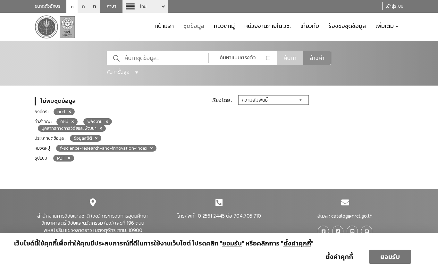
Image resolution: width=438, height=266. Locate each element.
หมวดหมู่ (224, 25)
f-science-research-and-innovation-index (103, 148)
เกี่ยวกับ (309, 25)
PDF (61, 158)
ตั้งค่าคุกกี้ (339, 257)
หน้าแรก (164, 25)
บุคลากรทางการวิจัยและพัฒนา (69, 128)
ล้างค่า (317, 58)
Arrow (145, 6)
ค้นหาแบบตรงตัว (238, 57)
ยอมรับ (390, 257)
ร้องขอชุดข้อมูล (347, 25)
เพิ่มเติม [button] (385, 25)
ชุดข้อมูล (193, 25)
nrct (61, 111)
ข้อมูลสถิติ (83, 138)
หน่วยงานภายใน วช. (267, 25)
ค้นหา (289, 58)
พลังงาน (95, 121)
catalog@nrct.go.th (352, 216)
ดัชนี (64, 121)
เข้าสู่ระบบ (394, 6)
